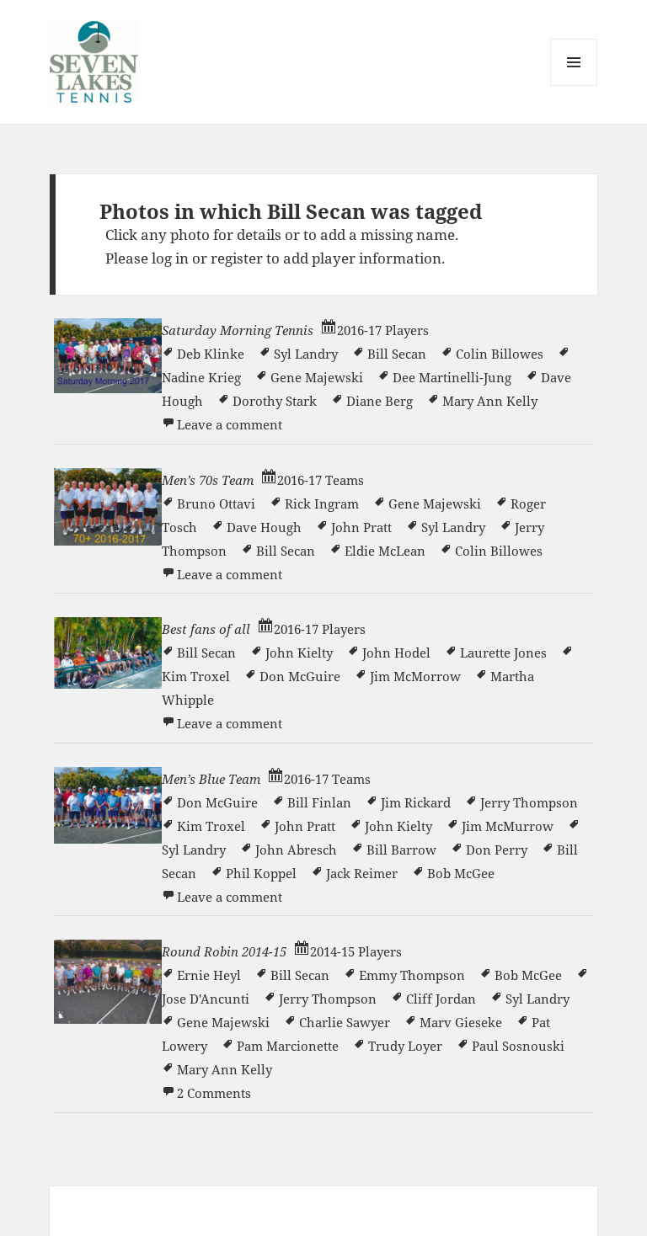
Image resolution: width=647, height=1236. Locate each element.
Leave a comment (229, 424)
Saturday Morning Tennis (237, 330)
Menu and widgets (574, 85)
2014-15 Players (356, 951)
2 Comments (214, 1092)
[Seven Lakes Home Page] (94, 60)
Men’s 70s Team (208, 479)
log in (170, 258)
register (237, 258)
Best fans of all (206, 629)
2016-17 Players (383, 330)
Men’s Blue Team (211, 778)
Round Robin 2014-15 (224, 951)
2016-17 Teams (320, 479)
